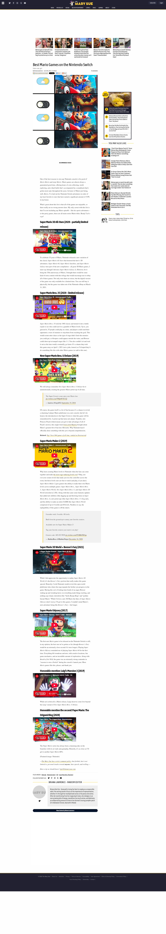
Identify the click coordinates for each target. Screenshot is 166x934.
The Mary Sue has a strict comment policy (56, 761)
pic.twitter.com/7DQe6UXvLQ (56, 399)
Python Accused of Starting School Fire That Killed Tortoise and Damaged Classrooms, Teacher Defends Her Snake (119, 110)
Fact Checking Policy (75, 879)
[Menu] (3, 3)
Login (161, 3)
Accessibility (85, 876)
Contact (92, 879)
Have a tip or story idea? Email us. (119, 218)
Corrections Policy (121, 876)
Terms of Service (76, 876)
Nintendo (44, 774)
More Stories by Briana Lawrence (65, 810)
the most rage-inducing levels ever (65, 474)
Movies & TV (60, 8)
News (52, 8)
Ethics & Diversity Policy (108, 876)
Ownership (86, 879)
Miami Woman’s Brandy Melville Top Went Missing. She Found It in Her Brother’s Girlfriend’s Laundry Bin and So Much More (121, 195)
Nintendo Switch (51, 774)
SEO (57, 774)
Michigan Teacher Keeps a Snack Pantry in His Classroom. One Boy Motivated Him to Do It (121, 205)
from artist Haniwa (70, 424)
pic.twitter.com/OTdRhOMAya (76, 535)
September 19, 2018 (69, 403)
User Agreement (95, 876)
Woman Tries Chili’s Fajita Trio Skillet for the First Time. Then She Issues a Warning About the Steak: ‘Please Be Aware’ (102, 52)
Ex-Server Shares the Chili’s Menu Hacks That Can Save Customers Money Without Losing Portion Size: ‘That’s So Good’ (121, 174)
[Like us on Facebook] (13, 4)
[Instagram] (17, 4)
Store (113, 8)
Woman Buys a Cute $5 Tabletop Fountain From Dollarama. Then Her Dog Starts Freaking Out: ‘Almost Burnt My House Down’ (122, 53)
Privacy (68, 876)
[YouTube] (24, 4)
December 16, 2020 (76, 539)
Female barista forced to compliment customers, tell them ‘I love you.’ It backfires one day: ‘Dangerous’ (62, 52)
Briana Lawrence (38, 71)
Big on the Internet (77, 8)
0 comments (94, 70)
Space (94, 8)
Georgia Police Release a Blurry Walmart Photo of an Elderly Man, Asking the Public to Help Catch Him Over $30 (121, 163)
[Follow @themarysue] (9, 4)
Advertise (61, 876)
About (107, 8)
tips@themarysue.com (67, 769)
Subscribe (153, 3)
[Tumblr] (21, 4)
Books (67, 8)
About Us (54, 876)
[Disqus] (65, 841)
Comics (88, 8)
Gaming (100, 8)
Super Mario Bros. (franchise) (66, 774)
